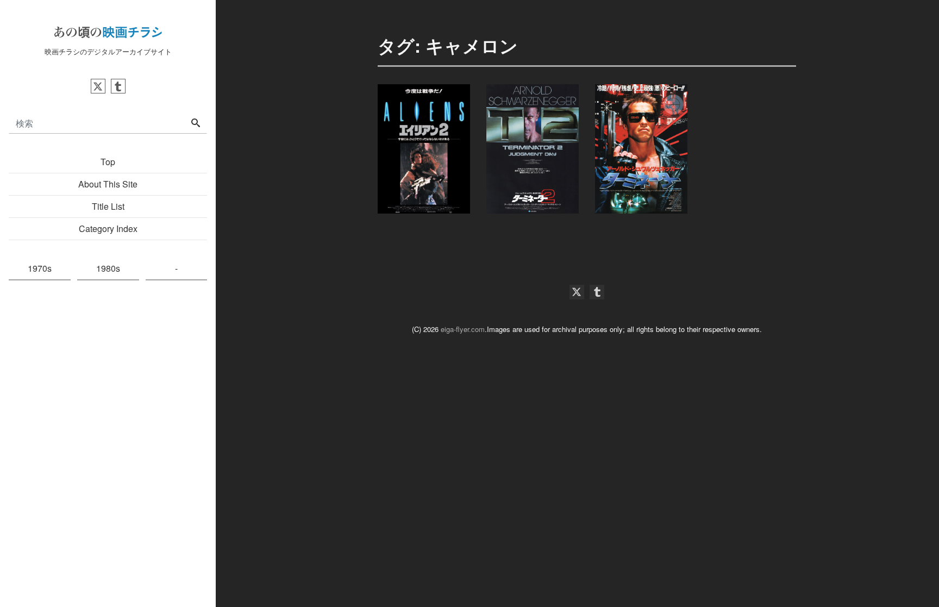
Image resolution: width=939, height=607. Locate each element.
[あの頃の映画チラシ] (108, 30)
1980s (108, 268)
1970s (40, 268)
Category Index (108, 228)
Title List (108, 206)
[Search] (195, 123)
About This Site (107, 184)
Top (108, 161)
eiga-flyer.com (463, 329)
